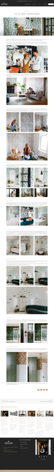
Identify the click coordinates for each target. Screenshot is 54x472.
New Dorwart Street (11, 259)
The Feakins (9, 318)
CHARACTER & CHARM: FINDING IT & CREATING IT (13, 420)
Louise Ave (9, 162)
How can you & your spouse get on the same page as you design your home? (4, 422)
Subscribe (43, 459)
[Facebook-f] (42, 457)
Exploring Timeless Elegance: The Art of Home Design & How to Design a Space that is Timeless (40, 423)
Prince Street (9, 107)
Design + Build (27, 4)
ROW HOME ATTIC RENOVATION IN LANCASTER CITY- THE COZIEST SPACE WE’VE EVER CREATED (31, 423)
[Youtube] (44, 457)
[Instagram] (47, 457)
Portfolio (34, 4)
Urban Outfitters (16, 233)
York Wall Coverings (20, 166)
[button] (38, 390)
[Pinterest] (39, 457)
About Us (45, 4)
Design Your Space (23, 442)
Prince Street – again (11, 346)
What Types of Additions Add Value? (49, 420)
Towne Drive (9, 200)
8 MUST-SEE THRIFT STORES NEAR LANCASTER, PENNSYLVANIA (22, 421)
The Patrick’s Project (11, 229)
